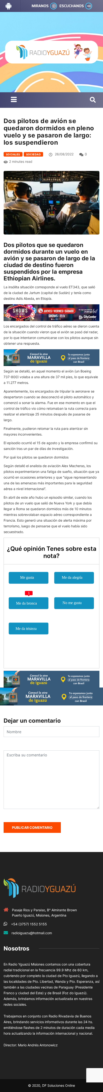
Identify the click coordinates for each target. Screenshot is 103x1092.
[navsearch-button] (93, 100)
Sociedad (33, 154)
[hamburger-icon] (13, 100)
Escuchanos (71, 6)
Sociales (13, 154)
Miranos (40, 6)
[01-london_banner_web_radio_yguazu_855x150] (51, 357)
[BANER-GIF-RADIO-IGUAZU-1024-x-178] (51, 312)
